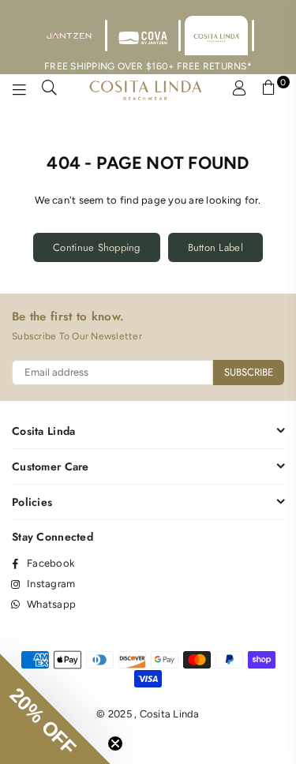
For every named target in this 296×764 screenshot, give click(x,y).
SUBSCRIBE (248, 372)
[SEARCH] (50, 90)
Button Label (215, 247)
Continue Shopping (96, 247)
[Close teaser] (115, 743)
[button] (55, 709)
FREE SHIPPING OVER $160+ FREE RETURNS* (148, 66)
